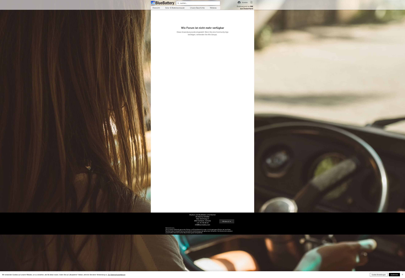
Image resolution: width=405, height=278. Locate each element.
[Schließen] (402, 274)
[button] (251, 2)
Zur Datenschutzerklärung (116, 275)
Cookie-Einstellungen (379, 275)
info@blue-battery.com (202, 225)
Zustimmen (394, 275)
